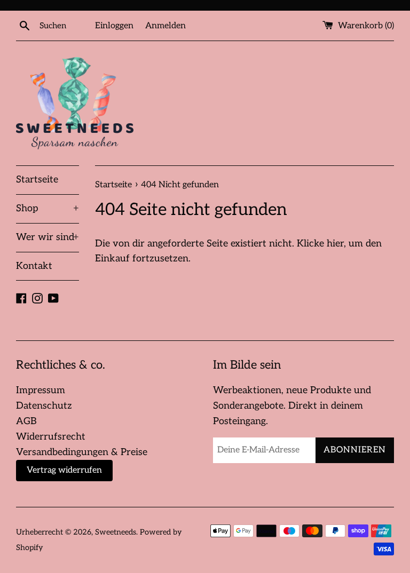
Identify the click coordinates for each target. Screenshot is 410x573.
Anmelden (165, 25)
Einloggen (114, 25)
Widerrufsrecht (50, 436)
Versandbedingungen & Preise (81, 452)
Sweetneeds (115, 532)
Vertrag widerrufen (64, 470)
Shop (47, 208)
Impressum (40, 390)
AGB (26, 421)
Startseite (37, 179)
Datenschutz (44, 405)
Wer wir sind (47, 237)
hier (335, 243)
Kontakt (34, 266)
